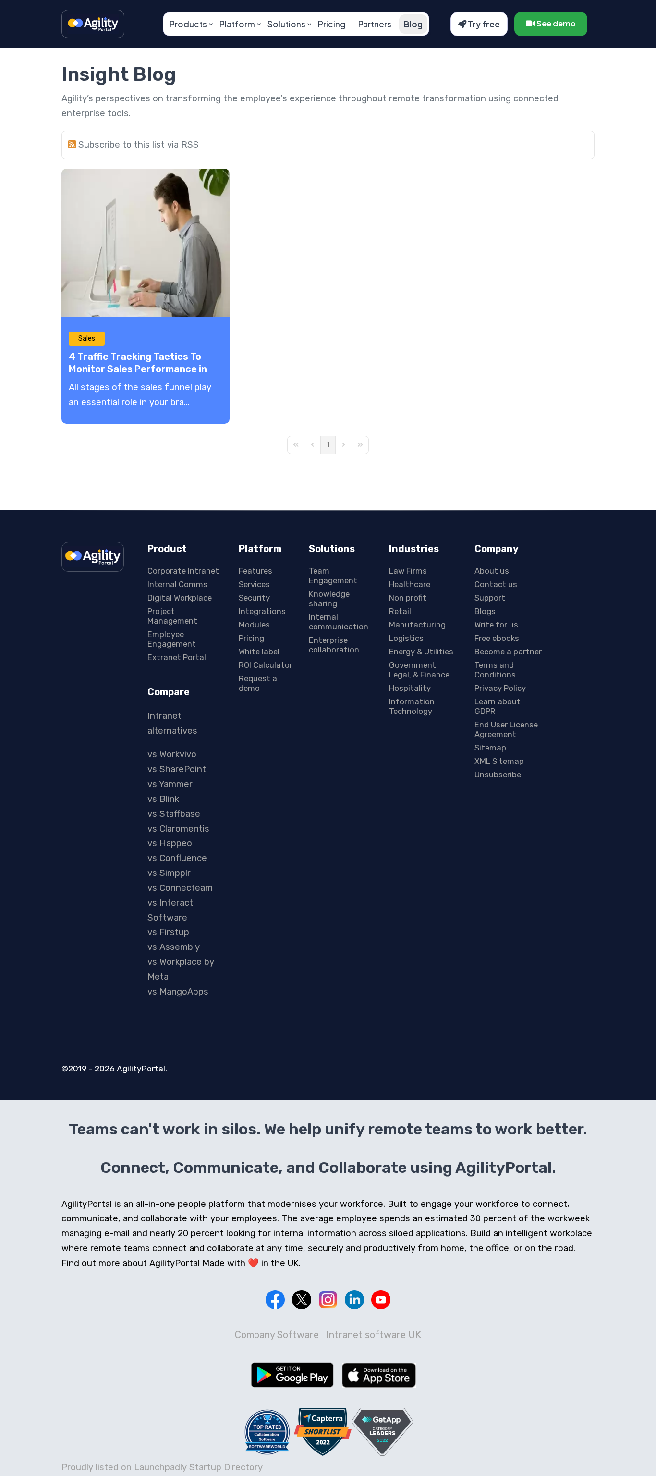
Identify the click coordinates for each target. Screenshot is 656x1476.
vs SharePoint (176, 769)
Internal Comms (177, 584)
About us (491, 571)
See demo (555, 23)
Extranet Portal (176, 657)
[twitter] (301, 1299)
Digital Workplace (179, 598)
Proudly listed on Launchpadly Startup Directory (162, 1467)
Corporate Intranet (183, 571)
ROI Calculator (265, 665)
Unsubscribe (497, 774)
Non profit (407, 598)
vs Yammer (170, 784)
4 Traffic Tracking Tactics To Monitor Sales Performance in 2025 (138, 369)
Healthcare (409, 584)
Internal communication (338, 621)
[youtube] (380, 1299)
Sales (86, 338)
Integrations (262, 611)
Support (489, 598)
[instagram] (328, 1299)
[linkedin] (354, 1299)
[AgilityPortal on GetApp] (382, 1431)
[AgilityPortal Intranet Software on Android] (292, 1374)
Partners (374, 24)
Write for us (496, 624)
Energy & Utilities (421, 651)
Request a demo (258, 683)
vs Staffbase (173, 814)
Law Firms (408, 571)
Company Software (277, 1335)
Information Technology (412, 706)
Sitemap (490, 747)
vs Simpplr (169, 873)
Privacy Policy (500, 688)
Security (254, 598)
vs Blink (163, 799)
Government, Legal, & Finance (419, 669)
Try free (483, 24)
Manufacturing (417, 624)
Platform (237, 24)
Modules (254, 624)
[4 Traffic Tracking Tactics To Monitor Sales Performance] (145, 243)
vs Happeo (169, 843)
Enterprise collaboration (334, 644)
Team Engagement (333, 575)
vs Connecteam (180, 888)
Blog (413, 24)
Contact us (495, 584)
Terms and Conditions (495, 669)
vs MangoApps (177, 991)
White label (259, 651)
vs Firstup (168, 932)
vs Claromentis (178, 829)
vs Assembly (173, 947)
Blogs (485, 611)
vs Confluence (177, 858)
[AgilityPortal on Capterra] (323, 1431)
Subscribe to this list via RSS (138, 144)
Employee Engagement (171, 639)
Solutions (286, 24)
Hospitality (410, 688)
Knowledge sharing (329, 598)
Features (255, 571)
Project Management (172, 616)
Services (254, 584)
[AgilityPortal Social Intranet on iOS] (379, 1375)
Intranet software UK (373, 1335)
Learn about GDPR (497, 706)
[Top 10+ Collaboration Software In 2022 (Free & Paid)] (267, 1432)
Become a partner (508, 651)
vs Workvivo (171, 754)
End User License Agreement (506, 729)
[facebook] (275, 1299)
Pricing (332, 24)
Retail (400, 611)
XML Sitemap (499, 761)
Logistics (406, 638)
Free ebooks (496, 638)
